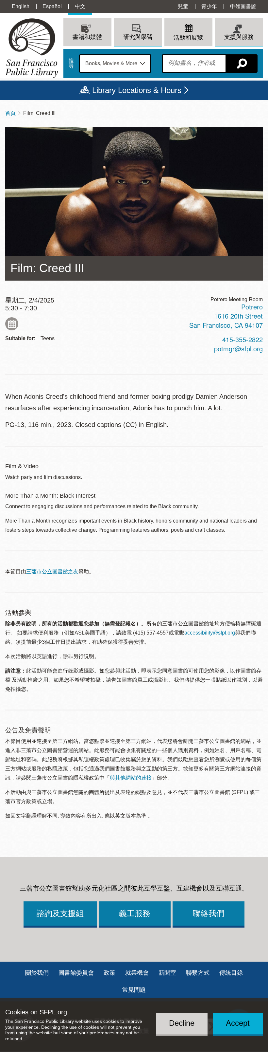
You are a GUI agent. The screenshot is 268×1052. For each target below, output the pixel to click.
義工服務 (134, 913)
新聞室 (167, 972)
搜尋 (71, 63)
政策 (109, 972)
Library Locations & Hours (136, 90)
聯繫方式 (197, 972)
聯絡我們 (208, 913)
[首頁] (31, 48)
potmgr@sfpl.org (238, 348)
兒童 (183, 6)
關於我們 (37, 972)
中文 (80, 6)
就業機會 (137, 972)
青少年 (209, 6)
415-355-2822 (242, 339)
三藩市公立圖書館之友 (52, 571)
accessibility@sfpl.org (209, 633)
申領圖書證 (243, 6)
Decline (181, 1023)
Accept (238, 1023)
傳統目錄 (231, 972)
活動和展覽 (188, 37)
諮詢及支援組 (60, 913)
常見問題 (134, 990)
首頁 (10, 113)
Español (52, 6)
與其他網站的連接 (131, 778)
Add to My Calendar (11, 323)
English (20, 6)
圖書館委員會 (76, 972)
